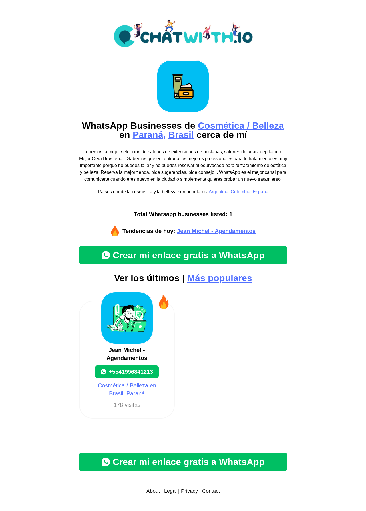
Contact (211, 491)
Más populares (219, 278)
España (260, 191)
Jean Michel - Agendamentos (216, 231)
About (153, 491)
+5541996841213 (131, 372)
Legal (170, 491)
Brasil (181, 135)
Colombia (240, 191)
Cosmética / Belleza (241, 125)
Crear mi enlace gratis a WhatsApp (189, 255)
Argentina (218, 191)
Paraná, (149, 135)
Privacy (189, 491)
